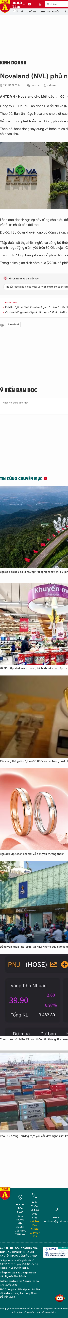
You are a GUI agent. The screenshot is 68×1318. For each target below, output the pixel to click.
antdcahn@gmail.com (56, 1221)
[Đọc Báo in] (41, 4)
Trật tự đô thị (27, 11)
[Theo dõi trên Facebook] (25, 4)
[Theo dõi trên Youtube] (30, 4)
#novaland (13, 324)
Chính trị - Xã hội (49, 11)
